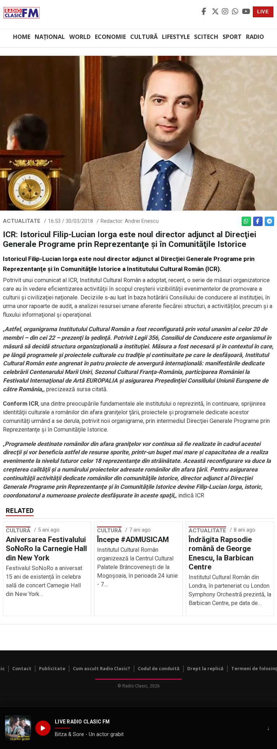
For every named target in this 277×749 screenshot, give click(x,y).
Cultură (144, 37)
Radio (255, 37)
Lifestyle (176, 37)
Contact (21, 668)
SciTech (206, 37)
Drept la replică (205, 668)
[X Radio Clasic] (216, 12)
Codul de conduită (159, 668)
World (80, 37)
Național (50, 37)
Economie (110, 37)
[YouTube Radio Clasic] (246, 12)
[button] (18, 728)
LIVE (263, 11)
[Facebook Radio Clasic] (206, 12)
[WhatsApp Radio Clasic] (236, 12)
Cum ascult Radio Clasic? (101, 668)
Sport (232, 37)
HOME (21, 37)
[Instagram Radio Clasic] (226, 12)
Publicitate (52, 668)
